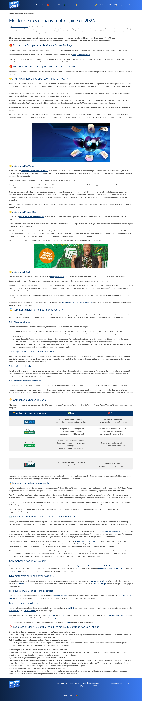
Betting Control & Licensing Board (88, 541)
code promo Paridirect (81, 55)
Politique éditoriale (95, 683)
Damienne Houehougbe (19, 27)
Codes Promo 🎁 (42, 5)
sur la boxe (20, 584)
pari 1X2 (70, 608)
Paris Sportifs (106, 5)
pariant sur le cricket (99, 581)
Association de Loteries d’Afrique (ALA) (114, 531)
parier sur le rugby (99, 584)
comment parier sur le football (82, 566)
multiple (61, 615)
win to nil (14, 618)
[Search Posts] (130, 5)
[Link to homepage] (14, 4)
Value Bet (67, 622)
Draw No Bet (14, 611)
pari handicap (114, 615)
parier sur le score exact (64, 618)
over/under (125, 615)
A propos (69, 683)
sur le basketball (103, 566)
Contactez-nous (59, 683)
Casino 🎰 (74, 5)
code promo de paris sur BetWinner (34, 171)
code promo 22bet (57, 277)
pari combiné (50, 615)
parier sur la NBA (60, 595)
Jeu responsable (81, 683)
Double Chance (30, 611)
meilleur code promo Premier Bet (31, 217)
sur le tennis (14, 571)
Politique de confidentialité (114, 683)
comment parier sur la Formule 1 (111, 568)
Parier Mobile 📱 (59, 5)
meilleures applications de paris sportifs (77, 302)
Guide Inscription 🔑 (90, 5)
